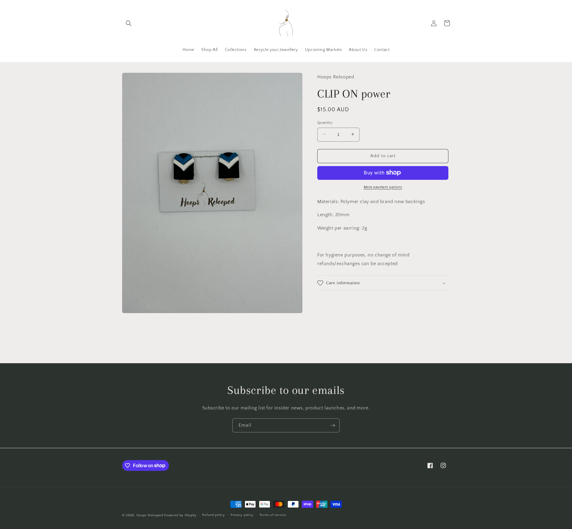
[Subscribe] (332, 425)
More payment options (383, 187)
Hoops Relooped (149, 515)
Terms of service (272, 515)
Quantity (324, 122)
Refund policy (213, 515)
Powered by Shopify (180, 515)
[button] (128, 23)
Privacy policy (242, 515)
